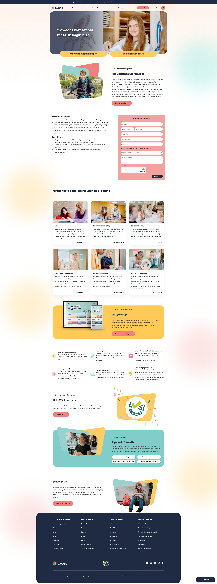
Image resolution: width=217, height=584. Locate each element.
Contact (109, 2)
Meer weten (80, 242)
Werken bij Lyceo (143, 548)
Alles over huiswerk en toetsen (123, 461)
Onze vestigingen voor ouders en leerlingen (63, 2)
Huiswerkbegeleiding (73, 8)
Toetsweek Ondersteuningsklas (148, 532)
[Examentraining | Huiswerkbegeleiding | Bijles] (57, 8)
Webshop (156, 8)
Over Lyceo (63, 576)
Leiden (55, 536)
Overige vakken (86, 544)
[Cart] (163, 8)
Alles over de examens (148, 457)
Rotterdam (56, 540)
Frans (83, 536)
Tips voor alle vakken (88, 548)
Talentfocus (142, 544)
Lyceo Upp (141, 540)
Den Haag (56, 544)
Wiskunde (84, 524)
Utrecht (55, 532)
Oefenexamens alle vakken (118, 548)
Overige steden (58, 548)
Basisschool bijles (143, 524)
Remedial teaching (144, 528)
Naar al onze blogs (123, 457)
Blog (104, 2)
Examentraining (97, 8)
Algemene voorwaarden (72, 576)
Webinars (98, 2)
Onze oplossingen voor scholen (85, 2)
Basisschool (110, 8)
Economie (84, 532)
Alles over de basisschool (148, 461)
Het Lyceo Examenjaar (145, 536)
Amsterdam (56, 528)
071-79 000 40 (158, 576)
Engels (83, 528)
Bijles (86, 8)
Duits (83, 540)
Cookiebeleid (93, 576)
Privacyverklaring (84, 576)
